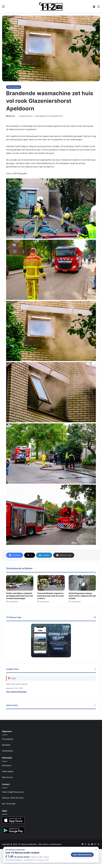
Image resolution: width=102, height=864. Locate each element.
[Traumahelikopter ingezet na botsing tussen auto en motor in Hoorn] (51, 583)
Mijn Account (7, 777)
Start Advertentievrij (82, 854)
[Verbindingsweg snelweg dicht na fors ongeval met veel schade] (82, 583)
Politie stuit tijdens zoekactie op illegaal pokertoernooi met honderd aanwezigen (19, 595)
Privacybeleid (7, 739)
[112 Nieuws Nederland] (51, 6)
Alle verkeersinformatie (16, 692)
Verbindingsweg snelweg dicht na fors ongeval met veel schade (82, 595)
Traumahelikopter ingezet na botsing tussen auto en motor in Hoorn (50, 595)
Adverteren (6, 765)
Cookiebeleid (7, 751)
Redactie (11, 116)
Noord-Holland (14, 87)
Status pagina (7, 771)
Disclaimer (6, 745)
